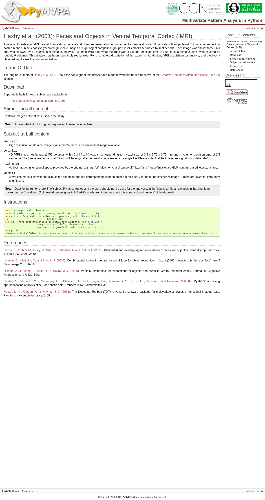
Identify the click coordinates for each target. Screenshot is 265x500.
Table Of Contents (240, 35)
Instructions (236, 66)
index (260, 28)
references (41, 59)
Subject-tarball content (243, 62)
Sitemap (26, 28)
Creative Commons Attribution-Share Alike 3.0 (190, 75)
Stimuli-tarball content (242, 58)
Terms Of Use (238, 51)
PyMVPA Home (10, 28)
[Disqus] (112, 345)
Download (235, 54)
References (236, 69)
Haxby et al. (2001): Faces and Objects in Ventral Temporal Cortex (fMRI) (244, 44)
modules (250, 28)
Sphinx (157, 497)
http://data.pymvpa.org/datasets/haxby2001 (38, 100)
